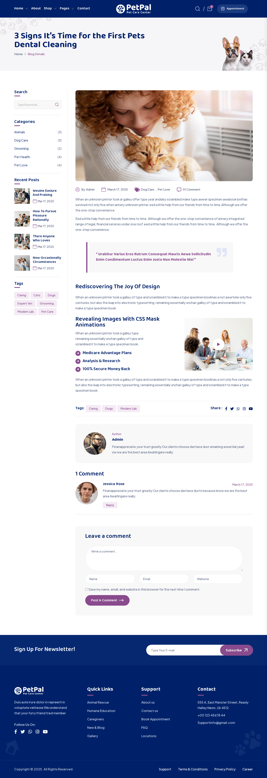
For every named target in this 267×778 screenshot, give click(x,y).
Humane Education (101, 711)
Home (18, 54)
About (36, 8)
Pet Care (47, 311)
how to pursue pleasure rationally (44, 216)
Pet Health (22, 157)
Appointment (235, 9)
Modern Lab (128, 408)
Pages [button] (64, 8)
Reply (110, 505)
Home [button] (18, 8)
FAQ (144, 727)
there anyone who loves (44, 238)
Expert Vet (24, 303)
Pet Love (164, 189)
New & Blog (96, 727)
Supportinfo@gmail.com (216, 723)
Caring (93, 408)
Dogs (109, 408)
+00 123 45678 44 (211, 715)
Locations (148, 736)
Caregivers (95, 719)
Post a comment (104, 600)
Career (247, 769)
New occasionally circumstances (47, 260)
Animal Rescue (98, 702)
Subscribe (234, 650)
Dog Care (147, 189)
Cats (37, 295)
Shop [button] (48, 8)
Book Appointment (155, 719)
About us (148, 702)
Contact (83, 8)
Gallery (92, 736)
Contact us (149, 711)
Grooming (21, 148)
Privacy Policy (225, 769)
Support (165, 769)
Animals (19, 132)
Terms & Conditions (193, 769)
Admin (90, 189)
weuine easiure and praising (45, 193)
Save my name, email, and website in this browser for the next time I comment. (144, 589)
